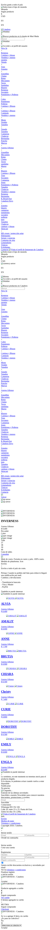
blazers (4, 208)
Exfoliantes (5, 247)
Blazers (4, 88)
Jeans (3, 182)
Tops (3, 67)
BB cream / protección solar (12, 233)
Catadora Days (7, 201)
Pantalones (5, 101)
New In (4, 48)
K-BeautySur (6, 199)
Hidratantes (5, 236)
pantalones (5, 212)
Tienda (4, 62)
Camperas (5, 134)
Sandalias (5, 85)
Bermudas (5, 138)
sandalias (4, 164)
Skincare (4, 229)
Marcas (4, 143)
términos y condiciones (16, 870)
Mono (3, 120)
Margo (3, 166)
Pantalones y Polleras (9, 94)
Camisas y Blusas (8, 106)
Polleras (4, 104)
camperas (5, 210)
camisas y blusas (7, 226)
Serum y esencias (8, 238)
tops (2, 219)
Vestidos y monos (8, 57)
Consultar (5, 554)
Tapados (4, 125)
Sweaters (4, 92)
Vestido (4, 122)
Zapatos (4, 69)
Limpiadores (6, 243)
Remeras (4, 53)
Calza (3, 99)
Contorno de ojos (8, 240)
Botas (3, 78)
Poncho (4, 141)
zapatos (4, 60)
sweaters (4, 215)
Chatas (4, 76)
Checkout (5, 909)
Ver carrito (5, 897)
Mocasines (5, 81)
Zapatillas (5, 74)
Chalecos (4, 136)
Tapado (4, 129)
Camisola (5, 113)
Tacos (3, 83)
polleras (4, 217)
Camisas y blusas (8, 55)
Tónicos (4, 245)
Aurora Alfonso (7, 148)
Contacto (5, 249)
